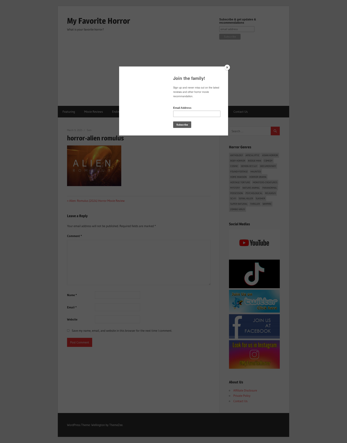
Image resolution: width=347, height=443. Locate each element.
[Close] (227, 67)
